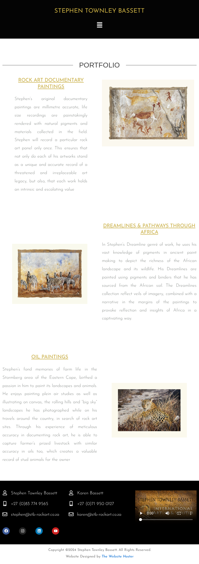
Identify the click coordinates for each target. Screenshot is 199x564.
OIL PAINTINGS (49, 357)
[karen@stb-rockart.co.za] (71, 514)
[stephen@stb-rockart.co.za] (4, 514)
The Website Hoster (116, 556)
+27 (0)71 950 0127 (95, 504)
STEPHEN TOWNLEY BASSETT (99, 11)
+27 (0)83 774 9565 (29, 504)
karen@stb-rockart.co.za (99, 514)
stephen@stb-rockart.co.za (35, 514)
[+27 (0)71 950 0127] (71, 503)
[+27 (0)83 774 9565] (4, 503)
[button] (99, 25)
